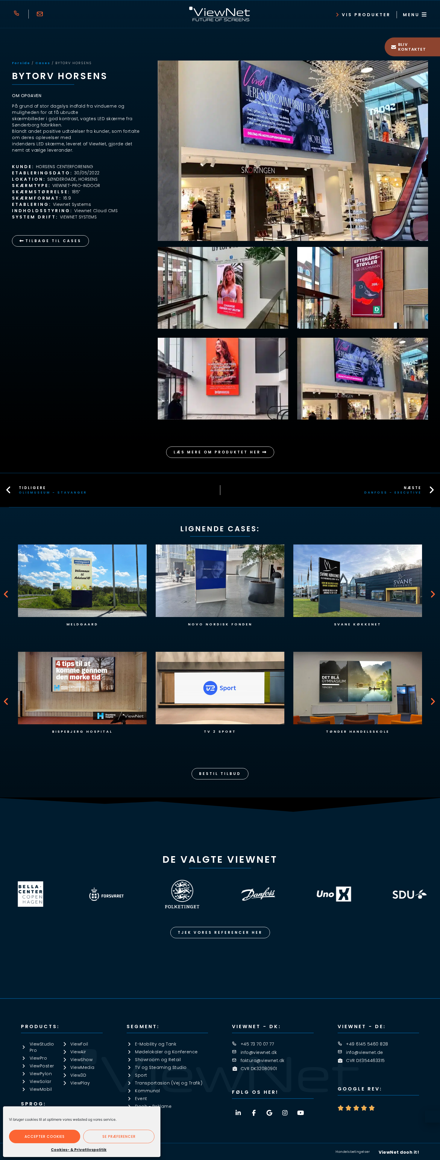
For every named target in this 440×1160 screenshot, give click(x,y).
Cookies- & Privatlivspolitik (79, 1149)
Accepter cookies (45, 1136)
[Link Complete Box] (82, 587)
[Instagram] (285, 1113)
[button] (6, 594)
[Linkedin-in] (238, 1113)
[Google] (269, 1113)
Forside (21, 63)
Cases (42, 63)
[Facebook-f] (254, 1113)
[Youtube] (300, 1113)
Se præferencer (119, 1136)
